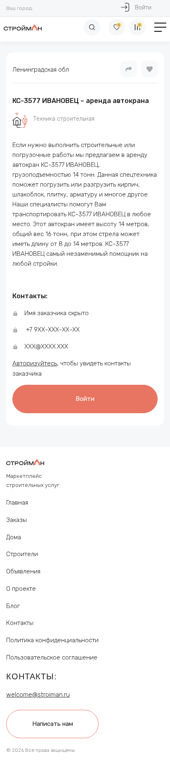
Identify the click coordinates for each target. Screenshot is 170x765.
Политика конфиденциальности (52, 640)
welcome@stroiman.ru (38, 694)
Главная (17, 502)
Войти (143, 7)
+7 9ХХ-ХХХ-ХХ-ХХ (53, 329)
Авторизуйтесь (34, 363)
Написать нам (52, 724)
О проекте (21, 588)
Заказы (16, 520)
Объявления (23, 571)
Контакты (19, 623)
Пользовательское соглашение (51, 657)
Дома (13, 537)
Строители (22, 554)
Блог (13, 606)
